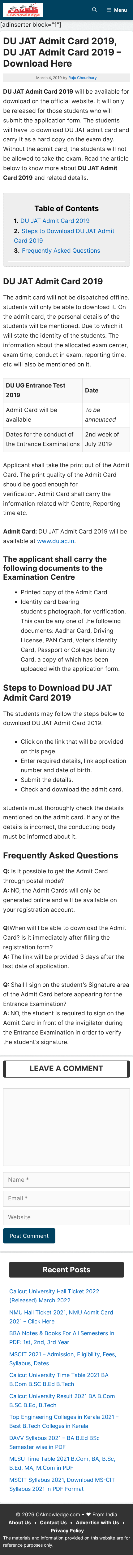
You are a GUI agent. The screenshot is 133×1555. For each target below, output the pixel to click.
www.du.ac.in (55, 541)
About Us (19, 1522)
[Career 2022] (23, 10)
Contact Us (53, 1522)
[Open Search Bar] (94, 10)
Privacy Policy (67, 1530)
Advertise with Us (97, 1522)
